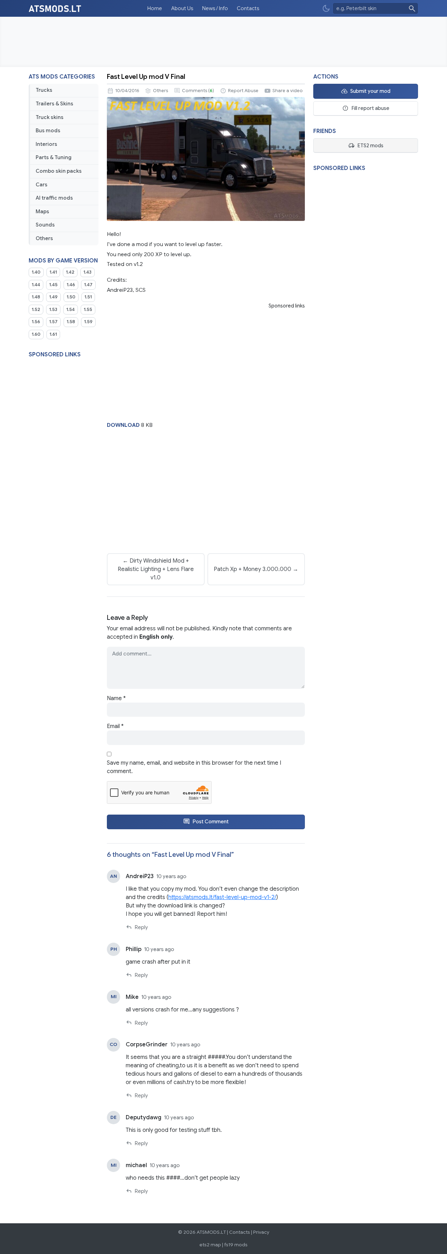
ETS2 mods (370, 145)
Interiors (46, 144)
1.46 (71, 285)
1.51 (88, 297)
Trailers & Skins (54, 104)
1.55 (88, 309)
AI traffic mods (54, 198)
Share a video (287, 91)
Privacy (261, 1232)
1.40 (36, 272)
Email (115, 726)
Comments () (198, 91)
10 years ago (171, 876)
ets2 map (210, 1245)
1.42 (70, 272)
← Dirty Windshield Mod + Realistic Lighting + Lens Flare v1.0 (156, 569)
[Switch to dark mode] (326, 8)
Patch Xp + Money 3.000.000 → (256, 569)
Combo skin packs (59, 171)
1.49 (53, 297)
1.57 (53, 322)
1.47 (88, 285)
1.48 (36, 297)
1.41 (53, 272)
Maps (42, 211)
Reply (141, 927)
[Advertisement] (223, 42)
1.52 (36, 309)
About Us (182, 8)
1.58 (71, 322)
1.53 (53, 309)
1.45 (53, 285)
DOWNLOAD (123, 425)
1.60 (36, 334)
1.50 (71, 297)
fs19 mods (236, 1245)
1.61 (53, 334)
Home (154, 8)
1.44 (36, 285)
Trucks (44, 90)
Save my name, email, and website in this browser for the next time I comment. (194, 767)
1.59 (88, 322)
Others (44, 238)
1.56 (36, 322)
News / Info (215, 8)
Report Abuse (243, 91)
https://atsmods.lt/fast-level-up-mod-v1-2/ (222, 897)
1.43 (87, 272)
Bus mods (48, 130)
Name (116, 698)
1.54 (70, 309)
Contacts (248, 8)
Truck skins (50, 117)
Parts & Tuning (54, 157)
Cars (41, 184)
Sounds (45, 225)
